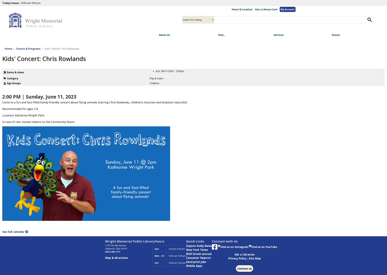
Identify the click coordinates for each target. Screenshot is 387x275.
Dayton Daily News (199, 246)
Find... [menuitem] (221, 35)
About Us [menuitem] (164, 35)
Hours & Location (242, 9)
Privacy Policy (237, 258)
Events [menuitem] (336, 35)
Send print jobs (196, 262)
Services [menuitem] (279, 35)
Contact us (244, 268)
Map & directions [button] (116, 258)
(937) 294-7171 (112, 251)
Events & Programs (28, 48)
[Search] (369, 19)
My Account (288, 9)
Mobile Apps (194, 266)
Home (8, 48)
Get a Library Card (266, 9)
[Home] (36, 20)
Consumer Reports (198, 258)
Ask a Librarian (244, 254)
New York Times (197, 250)
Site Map (255, 258)
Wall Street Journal (199, 254)
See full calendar (13, 232)
